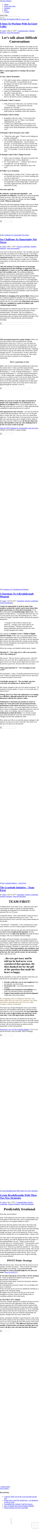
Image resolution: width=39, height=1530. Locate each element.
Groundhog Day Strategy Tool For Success (18, 1504)
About (6, 4)
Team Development (13, 33)
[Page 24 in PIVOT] (11, 1272)
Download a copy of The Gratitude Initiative (14, 1029)
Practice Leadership (23, 246)
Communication (23, 31)
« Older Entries (5, 1487)
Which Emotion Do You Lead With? (16, 1508)
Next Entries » (4, 1488)
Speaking (7, 8)
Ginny (4, 31)
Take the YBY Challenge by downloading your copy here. (19, 428)
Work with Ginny (10, 6)
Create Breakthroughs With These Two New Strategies (18, 1196)
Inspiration (20, 601)
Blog (5, 10)
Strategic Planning (6, 896)
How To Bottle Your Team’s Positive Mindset (19, 1506)
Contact (6, 12)
